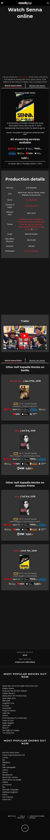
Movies (21, 818)
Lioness (5, 757)
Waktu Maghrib (8, 723)
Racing (41, 227)
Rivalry (28, 229)
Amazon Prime (37, 816)
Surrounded (6, 708)
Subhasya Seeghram (10, 792)
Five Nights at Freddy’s (10, 730)
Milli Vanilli (6, 701)
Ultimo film (6, 725)
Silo (3, 760)
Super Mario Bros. (9, 698)
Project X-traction (9, 710)
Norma (5, 715)
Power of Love (7, 720)
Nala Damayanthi (8, 767)
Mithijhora (6, 762)
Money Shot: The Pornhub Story (14, 696)
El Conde (5, 706)
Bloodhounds (7, 775)
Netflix (12, 816)
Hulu (22, 816)
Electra (4, 772)
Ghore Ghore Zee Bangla (11, 780)
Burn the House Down (10, 752)
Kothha (5, 782)
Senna (16, 550)
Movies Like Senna (37, 86)
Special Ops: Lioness (10, 777)
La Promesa (7, 784)
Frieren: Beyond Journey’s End (13, 755)
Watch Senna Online (13, 86)
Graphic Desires (8, 688)
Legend (34, 227)
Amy (17, 430)
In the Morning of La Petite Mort (14, 718)
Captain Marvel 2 (8, 693)
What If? (5, 728)
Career (30, 219)
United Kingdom (31, 206)
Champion (38, 219)
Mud (25, 655)
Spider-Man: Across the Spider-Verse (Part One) (20, 686)
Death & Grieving (25, 222)
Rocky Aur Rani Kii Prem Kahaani (14, 691)
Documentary (23, 77)
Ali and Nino (16, 381)
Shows (32, 818)
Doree (4, 794)
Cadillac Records (25, 662)
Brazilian (23, 219)
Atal (3, 765)
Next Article (25, 659)
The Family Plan (8, 733)
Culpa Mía (6, 713)
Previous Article (25, 652)
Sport (35, 229)
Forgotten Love (8, 703)
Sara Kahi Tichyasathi (10, 789)
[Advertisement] (25, 48)
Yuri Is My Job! (7, 797)
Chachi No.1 (6, 799)
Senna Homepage (31, 251)
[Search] (48, 3)
